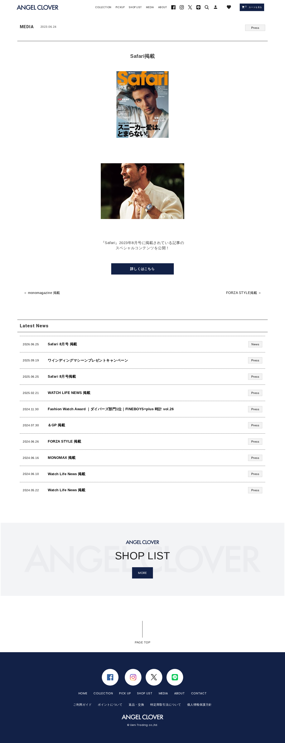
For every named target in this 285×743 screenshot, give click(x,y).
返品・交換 (136, 704)
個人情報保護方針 (199, 704)
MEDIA (163, 693)
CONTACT (199, 693)
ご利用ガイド (82, 704)
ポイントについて (110, 704)
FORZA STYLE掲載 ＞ (244, 293)
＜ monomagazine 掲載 (42, 293)
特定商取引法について (165, 704)
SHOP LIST (144, 693)
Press (255, 27)
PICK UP (125, 693)
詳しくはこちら (142, 268)
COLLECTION (103, 693)
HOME (82, 693)
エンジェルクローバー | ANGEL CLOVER (37, 7)
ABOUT (179, 693)
